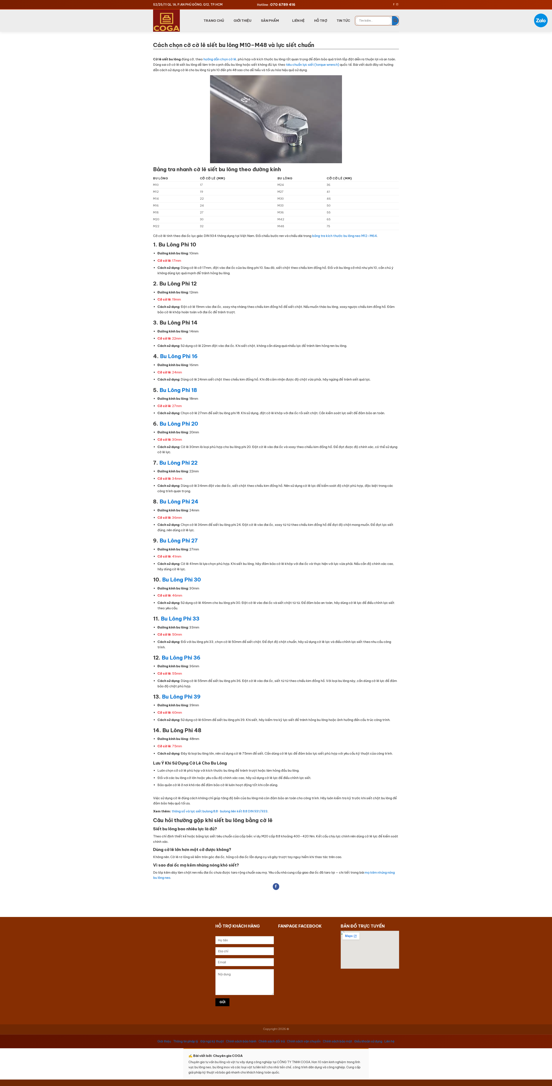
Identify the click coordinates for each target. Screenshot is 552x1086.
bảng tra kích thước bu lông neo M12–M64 (344, 236)
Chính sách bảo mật (337, 1041)
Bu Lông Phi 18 (177, 390)
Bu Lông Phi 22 (178, 462)
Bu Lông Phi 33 (180, 618)
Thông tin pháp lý (185, 1041)
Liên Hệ (298, 21)
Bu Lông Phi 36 (181, 657)
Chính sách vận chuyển (304, 1041)
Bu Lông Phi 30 (181, 579)
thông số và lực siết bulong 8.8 (195, 811)
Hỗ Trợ (320, 21)
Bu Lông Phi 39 (181, 696)
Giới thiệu (164, 1041)
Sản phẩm (270, 21)
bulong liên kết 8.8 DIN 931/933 (244, 811)
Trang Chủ (214, 21)
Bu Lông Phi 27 (179, 540)
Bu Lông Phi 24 (179, 501)
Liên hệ (389, 1041)
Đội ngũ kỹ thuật (212, 1041)
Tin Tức (343, 21)
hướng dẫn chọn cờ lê (219, 59)
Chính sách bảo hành (241, 1041)
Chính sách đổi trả (272, 1041)
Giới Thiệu (242, 21)
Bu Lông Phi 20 (179, 423)
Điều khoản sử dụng (368, 1041)
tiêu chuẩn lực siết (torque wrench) (312, 65)
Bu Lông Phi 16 (179, 356)
